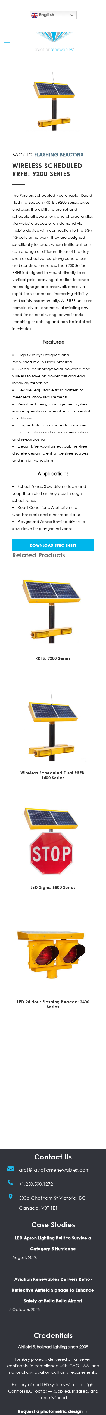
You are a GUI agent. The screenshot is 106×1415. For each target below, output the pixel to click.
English (46, 14)
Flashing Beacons (58, 154)
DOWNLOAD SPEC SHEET (53, 545)
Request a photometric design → (53, 1411)
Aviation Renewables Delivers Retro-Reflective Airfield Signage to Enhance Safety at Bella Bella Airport (53, 1290)
